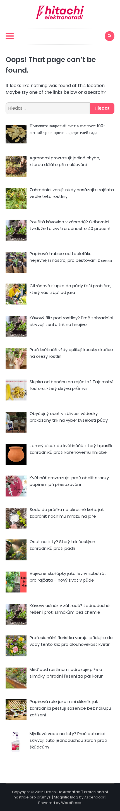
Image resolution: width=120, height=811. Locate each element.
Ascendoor (94, 797)
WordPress (71, 802)
